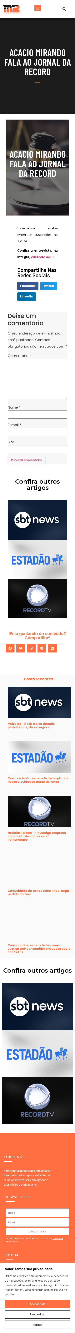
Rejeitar (37, 1324)
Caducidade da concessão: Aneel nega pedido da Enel (38, 892)
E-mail (14, 425)
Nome (14, 407)
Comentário (19, 356)
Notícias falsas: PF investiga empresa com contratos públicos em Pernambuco (37, 836)
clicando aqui (42, 257)
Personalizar (37, 1314)
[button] (37, 8)
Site (11, 442)
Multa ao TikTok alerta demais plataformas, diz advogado (31, 725)
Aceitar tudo (37, 1304)
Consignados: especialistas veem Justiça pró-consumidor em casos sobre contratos (39, 948)
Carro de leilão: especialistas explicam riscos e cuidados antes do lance (38, 780)
